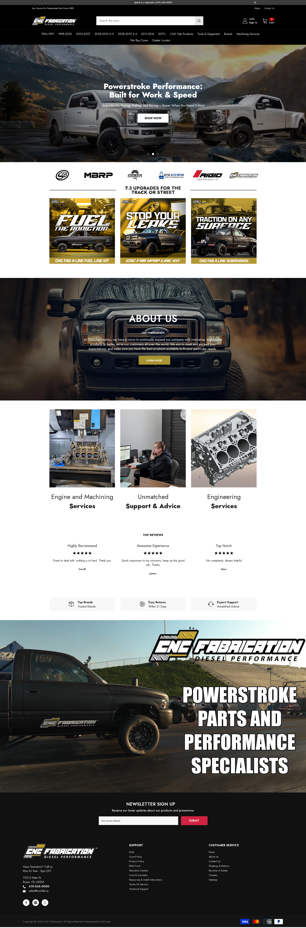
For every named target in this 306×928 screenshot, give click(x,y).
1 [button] (148, 154)
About (257, 8)
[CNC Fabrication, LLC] (62, 175)
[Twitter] (45, 902)
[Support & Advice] (153, 448)
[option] (153, 103)
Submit (194, 821)
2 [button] (153, 154)
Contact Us (269, 8)
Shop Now (153, 117)
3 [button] (158, 154)
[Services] (82, 448)
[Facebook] (26, 902)
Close (255, 2)
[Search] (149, 20)
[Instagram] (35, 902)
